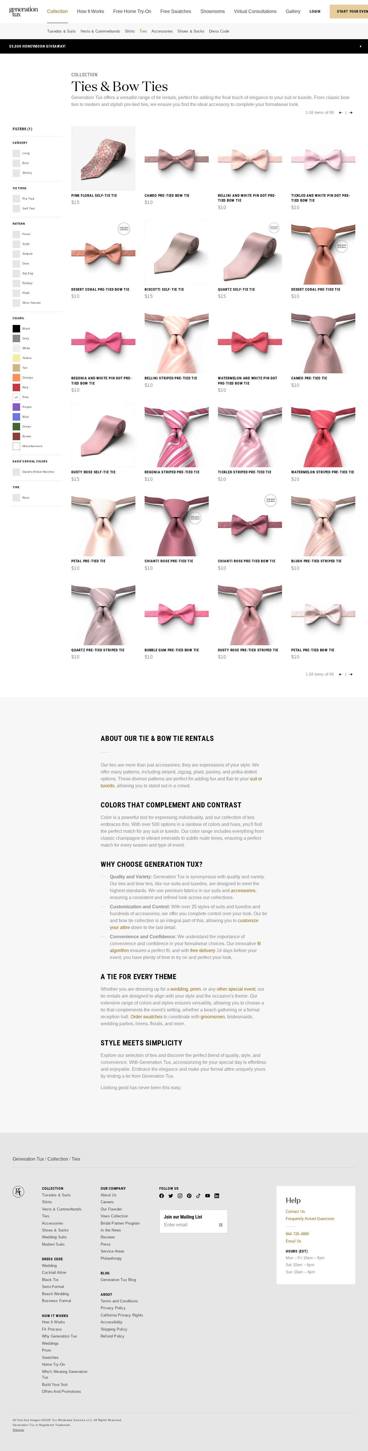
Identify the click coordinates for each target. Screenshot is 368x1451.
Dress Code (219, 31)
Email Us (294, 1241)
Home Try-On (53, 1364)
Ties (143, 31)
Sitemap (18, 1429)
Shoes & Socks (190, 31)
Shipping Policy (114, 1329)
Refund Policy (113, 1336)
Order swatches (146, 1016)
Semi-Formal (53, 1286)
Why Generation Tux (59, 1336)
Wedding (49, 1265)
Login (315, 11)
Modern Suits (53, 1244)
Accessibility (112, 1322)
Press (106, 1244)
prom (195, 989)
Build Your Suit (55, 1384)
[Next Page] (350, 112)
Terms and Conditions (119, 1301)
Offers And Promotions (61, 1391)
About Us (109, 1195)
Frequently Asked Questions (310, 1219)
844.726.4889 (297, 1234)
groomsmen (213, 1016)
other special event (236, 989)
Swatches (50, 1357)
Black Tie (50, 1280)
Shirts (130, 31)
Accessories (162, 31)
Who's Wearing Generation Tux (64, 1374)
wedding (179, 989)
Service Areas (113, 1251)
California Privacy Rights (122, 1315)
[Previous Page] (340, 112)
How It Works (53, 1322)
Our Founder (111, 1209)
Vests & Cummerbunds (100, 31)
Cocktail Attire (54, 1272)
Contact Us (295, 1211)
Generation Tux (28, 1159)
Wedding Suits (54, 1237)
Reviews (108, 1237)
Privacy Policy (113, 1308)
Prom (46, 1350)
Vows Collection (114, 1216)
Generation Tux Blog (118, 1280)
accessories (243, 890)
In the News (111, 1230)
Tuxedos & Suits (61, 31)
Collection (57, 1159)
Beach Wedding (55, 1294)
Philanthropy (111, 1258)
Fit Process (52, 1329)
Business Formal (56, 1301)
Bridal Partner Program (120, 1223)
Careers (107, 1202)
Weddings (50, 1343)
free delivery (202, 950)
